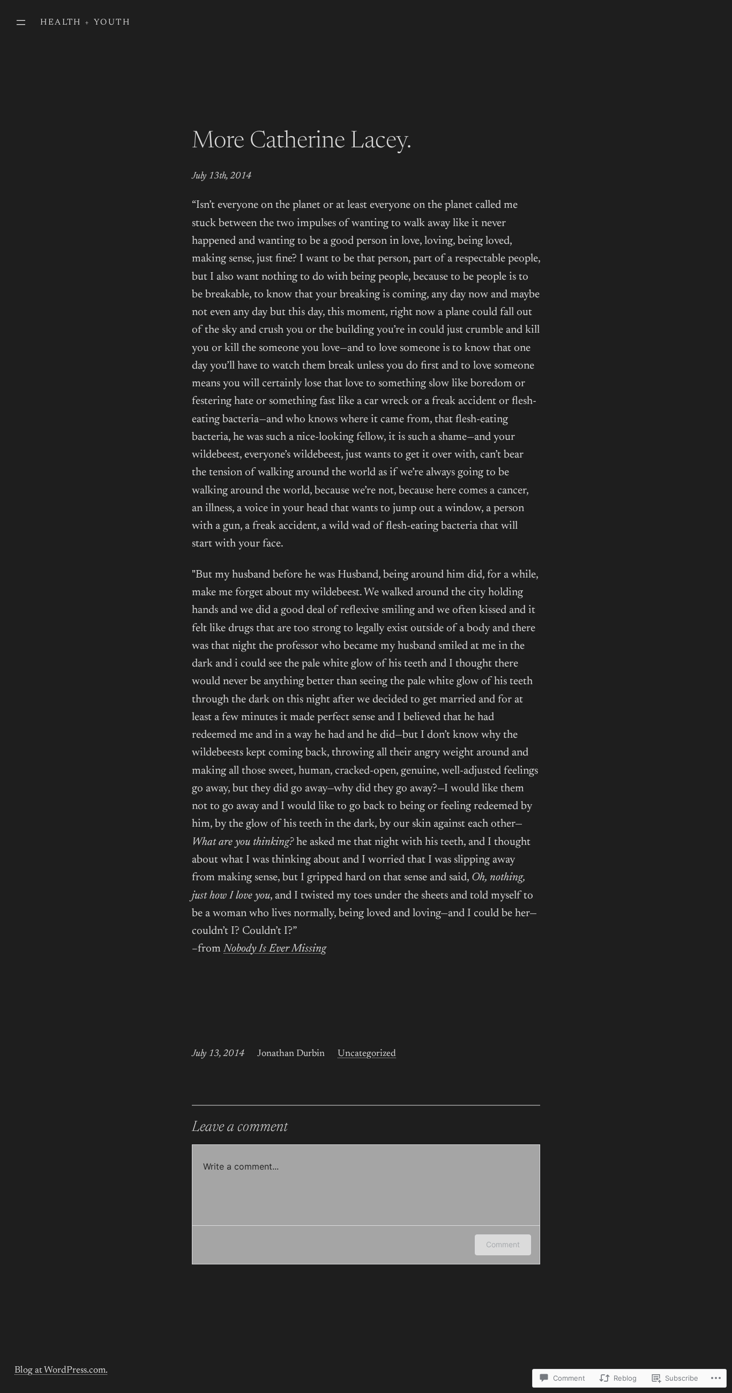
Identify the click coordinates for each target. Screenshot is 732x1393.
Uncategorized (367, 1054)
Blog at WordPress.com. (61, 1370)
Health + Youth (85, 22)
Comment (503, 1244)
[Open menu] (20, 22)
